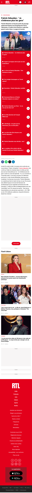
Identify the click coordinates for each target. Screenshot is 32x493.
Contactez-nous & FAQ (16, 432)
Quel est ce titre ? (16, 416)
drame (2, 274)
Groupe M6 (5, 487)
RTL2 (21, 487)
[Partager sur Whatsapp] (6, 161)
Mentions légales (16, 438)
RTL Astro (27, 487)
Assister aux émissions (16, 410)
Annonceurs (23, 490)
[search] (29, 2)
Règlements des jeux (16, 435)
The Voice (3, 305)
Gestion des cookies (16, 443)
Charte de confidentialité (16, 441)
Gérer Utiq (16, 446)
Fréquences (16, 422)
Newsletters (16, 427)
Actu (16, 397)
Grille (16, 391)
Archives (16, 424)
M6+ (11, 487)
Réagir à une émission (16, 413)
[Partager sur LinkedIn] (13, 161)
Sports (16, 402)
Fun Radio (16, 487)
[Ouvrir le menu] (1, 2)
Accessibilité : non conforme (16, 452)
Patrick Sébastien (23, 168)
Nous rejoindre (16, 449)
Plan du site (16, 455)
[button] (20, 2)
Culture (16, 400)
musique (3, 336)
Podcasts (16, 394)
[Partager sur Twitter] (9, 161)
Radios (16, 405)
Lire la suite (16, 243)
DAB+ (17, 490)
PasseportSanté (10, 490)
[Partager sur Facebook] (2, 161)
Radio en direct (16, 419)
